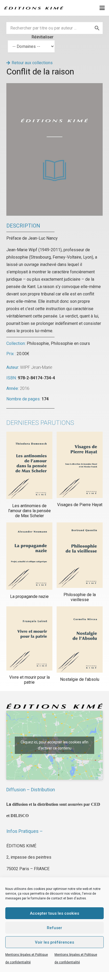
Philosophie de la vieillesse (79, 597)
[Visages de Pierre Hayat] (80, 465)
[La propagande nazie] (29, 556)
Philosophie (38, 343)
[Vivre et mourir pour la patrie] (29, 638)
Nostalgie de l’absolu (79, 679)
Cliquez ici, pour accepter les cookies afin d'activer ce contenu (54, 745)
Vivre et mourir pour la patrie (29, 680)
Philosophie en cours (70, 343)
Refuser (54, 927)
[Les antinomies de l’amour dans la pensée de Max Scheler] (29, 465)
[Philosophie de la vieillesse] (80, 555)
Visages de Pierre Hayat (79, 504)
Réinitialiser (42, 36)
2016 (24, 388)
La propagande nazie (29, 596)
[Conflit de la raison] (54, 86)
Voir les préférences (54, 942)
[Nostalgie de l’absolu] (80, 639)
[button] (102, 8)
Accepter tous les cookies (54, 913)
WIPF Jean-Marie (36, 367)
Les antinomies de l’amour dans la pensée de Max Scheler (29, 510)
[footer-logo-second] (33, 7)
